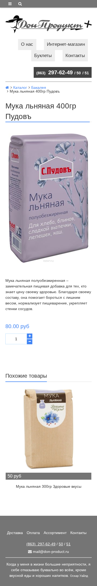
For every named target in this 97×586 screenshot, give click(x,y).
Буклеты (43, 55)
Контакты (75, 55)
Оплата (33, 533)
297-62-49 (54, 72)
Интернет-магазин (66, 44)
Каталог (20, 87)
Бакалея (38, 87)
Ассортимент (55, 533)
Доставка (15, 533)
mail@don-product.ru (50, 551)
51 (87, 73)
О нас (27, 44)
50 (79, 73)
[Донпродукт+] (48, 24)
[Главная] (7, 87)
